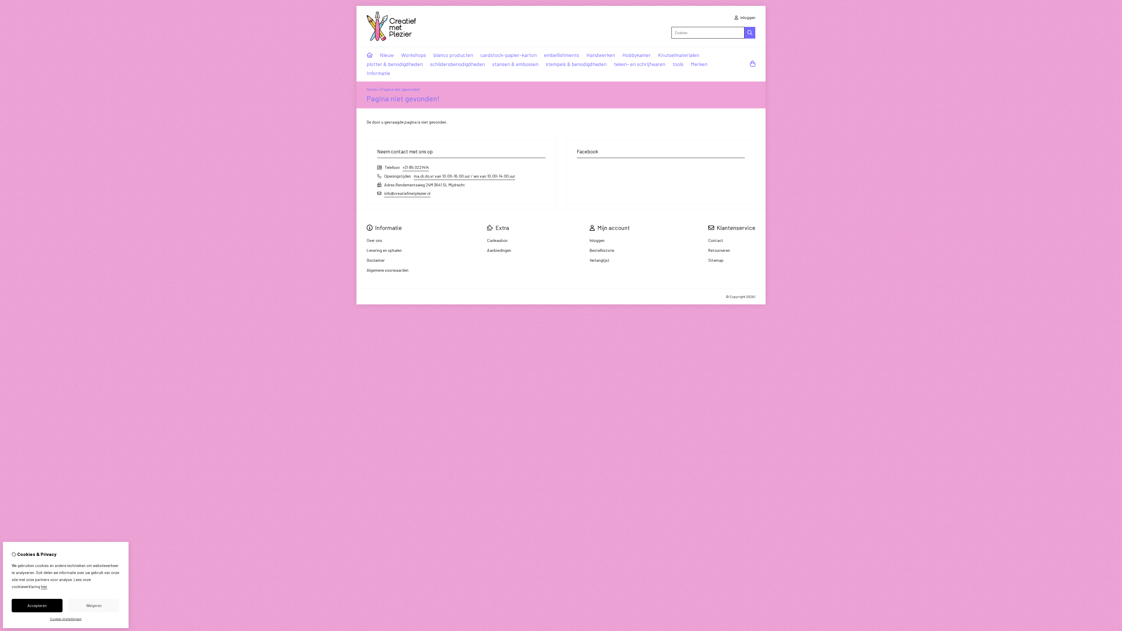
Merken (699, 64)
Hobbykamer (636, 55)
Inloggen (597, 240)
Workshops (413, 55)
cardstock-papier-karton (508, 55)
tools (678, 64)
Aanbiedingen (499, 250)
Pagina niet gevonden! (400, 89)
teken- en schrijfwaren (639, 64)
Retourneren (719, 250)
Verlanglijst (600, 260)
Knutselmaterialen (678, 55)
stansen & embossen (515, 64)
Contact (715, 240)
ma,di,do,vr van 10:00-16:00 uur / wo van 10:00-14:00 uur (464, 176)
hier (44, 586)
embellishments (561, 55)
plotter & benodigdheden (395, 64)
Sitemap (715, 260)
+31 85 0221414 (416, 167)
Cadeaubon (497, 240)
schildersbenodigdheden (457, 64)
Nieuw (387, 55)
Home (372, 89)
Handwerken (600, 55)
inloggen (747, 17)
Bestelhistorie (602, 250)
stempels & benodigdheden (576, 64)
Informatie (378, 73)
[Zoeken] (749, 33)
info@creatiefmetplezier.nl (407, 193)
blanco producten (453, 55)
